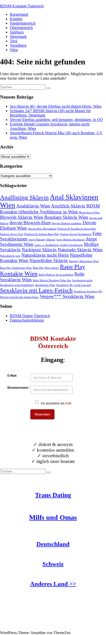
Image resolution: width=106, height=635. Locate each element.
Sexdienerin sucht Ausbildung (17, 285)
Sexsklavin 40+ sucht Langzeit (73, 285)
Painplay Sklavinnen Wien (84, 261)
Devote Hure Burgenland (42, 228)
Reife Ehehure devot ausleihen (56, 274)
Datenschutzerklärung (27, 320)
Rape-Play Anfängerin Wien (16, 267)
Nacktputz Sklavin (39, 249)
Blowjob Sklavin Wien (21, 217)
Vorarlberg (18, 45)
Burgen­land (19, 14)
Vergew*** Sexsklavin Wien (67, 296)
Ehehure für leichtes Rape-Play (41, 234)
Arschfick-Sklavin (68, 205)
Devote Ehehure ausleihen (67, 223)
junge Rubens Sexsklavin (70, 239)
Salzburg (17, 32)
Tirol (13, 41)
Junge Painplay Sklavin (42, 239)
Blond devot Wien (89, 212)
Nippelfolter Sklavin (48, 260)
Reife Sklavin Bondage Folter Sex (52, 280)
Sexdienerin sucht (82, 280)
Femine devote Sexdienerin (75, 234)
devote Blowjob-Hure (30, 222)
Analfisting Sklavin (24, 197)
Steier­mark (18, 36)
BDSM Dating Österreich (30, 316)
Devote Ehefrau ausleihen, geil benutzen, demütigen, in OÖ (56, 120)
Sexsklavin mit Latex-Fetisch (36, 290)
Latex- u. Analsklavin (47, 245)
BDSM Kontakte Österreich (22, 6)
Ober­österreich (21, 28)
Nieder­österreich (22, 23)
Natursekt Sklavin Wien (80, 249)
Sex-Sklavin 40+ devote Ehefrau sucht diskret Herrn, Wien (55, 106)
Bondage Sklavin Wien (66, 217)
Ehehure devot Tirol (11, 234)
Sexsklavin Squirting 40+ (88, 291)
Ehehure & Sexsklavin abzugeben (76, 228)
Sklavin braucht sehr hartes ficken (19, 297)
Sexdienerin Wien (45, 285)
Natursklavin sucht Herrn (45, 255)
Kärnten (16, 19)
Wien (14, 50)
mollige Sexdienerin (71, 245)
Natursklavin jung (10, 255)
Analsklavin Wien (33, 205)
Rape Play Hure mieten (46, 267)
